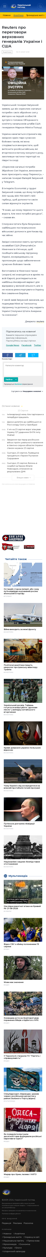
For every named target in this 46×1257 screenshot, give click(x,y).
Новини (7, 15)
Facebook (26, 345)
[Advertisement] (23, 509)
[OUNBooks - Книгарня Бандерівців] (23, 537)
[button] (4, 6)
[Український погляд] (6, 1192)
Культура (7, 1248)
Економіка (25, 1244)
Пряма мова (33, 1241)
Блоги (19, 1248)
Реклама (17, 1223)
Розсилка (28, 1223)
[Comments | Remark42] (23, 377)
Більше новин (23, 478)
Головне (8, 596)
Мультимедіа (10, 1101)
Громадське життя (35, 15)
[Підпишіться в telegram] (20, 355)
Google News (12, 345)
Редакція (6, 1223)
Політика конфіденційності (11, 1213)
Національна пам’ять (13, 1241)
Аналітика (18, 15)
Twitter (37, 345)
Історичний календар (14, 1251)
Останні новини (11, 406)
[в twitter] (33, 355)
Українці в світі (32, 1237)
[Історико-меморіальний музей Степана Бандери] (34, 547)
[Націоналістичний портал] (12, 546)
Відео (7, 949)
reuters (40, 321)
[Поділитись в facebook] (7, 355)
